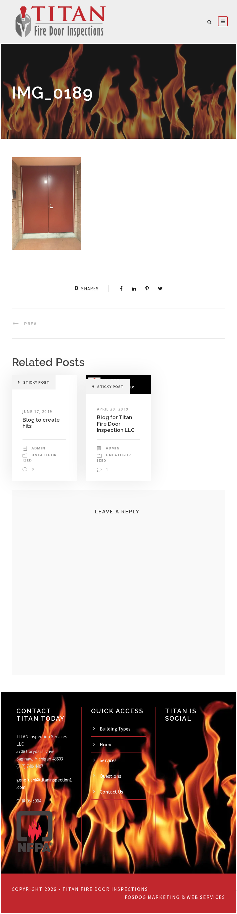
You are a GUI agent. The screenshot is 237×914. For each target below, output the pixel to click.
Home (106, 744)
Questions (110, 776)
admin (38, 448)
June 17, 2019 (37, 411)
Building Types (115, 729)
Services (108, 760)
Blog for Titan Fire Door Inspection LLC (116, 423)
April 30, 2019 (113, 409)
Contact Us (111, 792)
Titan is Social (181, 714)
